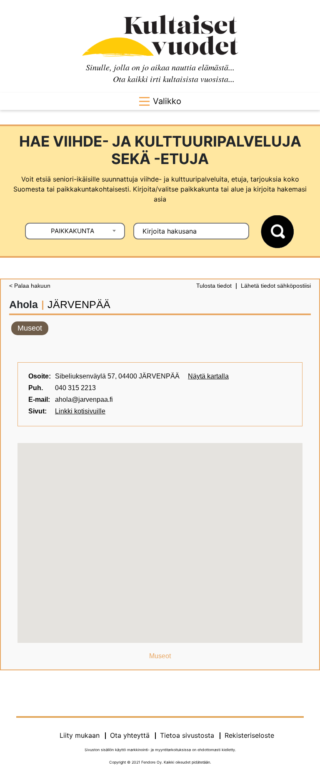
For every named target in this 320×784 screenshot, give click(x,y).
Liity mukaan (80, 735)
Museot (30, 328)
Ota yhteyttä (130, 735)
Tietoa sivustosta (187, 735)
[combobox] (75, 231)
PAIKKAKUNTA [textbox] (72, 231)
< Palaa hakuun (29, 285)
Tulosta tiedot (214, 285)
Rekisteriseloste (249, 735)
